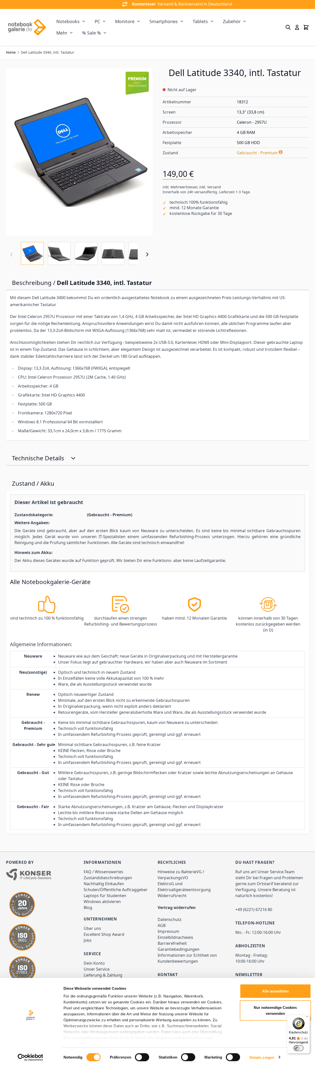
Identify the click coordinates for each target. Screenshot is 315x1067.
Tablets (200, 21)
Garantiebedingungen (178, 949)
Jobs (88, 940)
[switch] (142, 1057)
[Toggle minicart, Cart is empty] (306, 27)
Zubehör (232, 21)
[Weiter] (147, 254)
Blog (88, 907)
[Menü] (307, 1018)
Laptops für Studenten (105, 895)
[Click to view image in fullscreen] (79, 152)
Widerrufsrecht (172, 895)
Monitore (124, 21)
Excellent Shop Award (104, 934)
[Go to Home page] (27, 27)
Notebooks (68, 21)
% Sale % (91, 33)
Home (11, 52)
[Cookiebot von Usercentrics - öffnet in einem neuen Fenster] (30, 1057)
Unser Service (97, 969)
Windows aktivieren (102, 901)
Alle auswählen (275, 991)
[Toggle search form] (288, 27)
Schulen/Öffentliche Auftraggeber (116, 889)
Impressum (168, 931)
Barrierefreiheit (172, 943)
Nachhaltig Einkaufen (104, 883)
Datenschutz (170, 919)
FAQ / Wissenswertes (103, 871)
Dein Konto (94, 963)
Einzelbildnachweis (175, 937)
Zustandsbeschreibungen (108, 877)
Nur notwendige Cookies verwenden (275, 1010)
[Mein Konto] (297, 27)
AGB (162, 925)
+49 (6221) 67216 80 (253, 909)
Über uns (92, 928)
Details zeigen (262, 1057)
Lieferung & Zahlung (103, 975)
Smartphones (163, 21)
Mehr (61, 33)
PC (97, 21)
